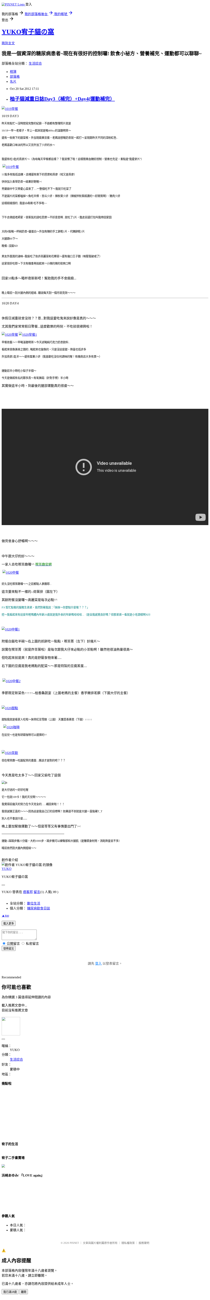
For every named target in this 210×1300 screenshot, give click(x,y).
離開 (23, 1291)
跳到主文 (8, 43)
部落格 (15, 76)
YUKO (6, 868)
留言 (37, 892)
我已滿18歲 (10, 1291)
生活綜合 (35, 63)
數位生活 (33, 903)
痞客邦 (28, 892)
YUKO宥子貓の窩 (28, 31)
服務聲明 (144, 1242)
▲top (5, 915)
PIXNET (74, 1242)
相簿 (13, 71)
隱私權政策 (128, 1242)
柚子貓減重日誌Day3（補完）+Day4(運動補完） (62, 99)
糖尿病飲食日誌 (38, 908)
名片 (13, 81)
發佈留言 (8, 948)
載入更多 (8, 923)
